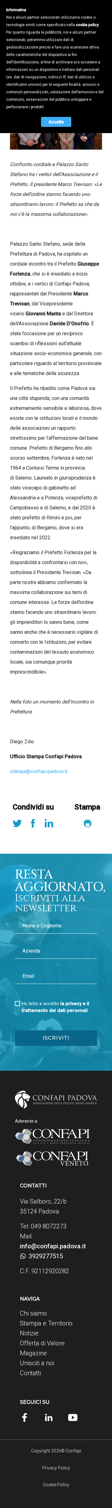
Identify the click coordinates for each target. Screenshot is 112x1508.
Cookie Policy (56, 1484)
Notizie (29, 1333)
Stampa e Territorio (46, 1323)
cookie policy (87, 25)
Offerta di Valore (42, 1343)
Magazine (33, 1353)
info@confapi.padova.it (53, 1246)
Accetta (56, 121)
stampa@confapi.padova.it (38, 771)
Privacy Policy (56, 1467)
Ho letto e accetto (55, 1007)
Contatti (30, 1373)
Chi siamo (33, 1313)
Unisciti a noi (37, 1363)
